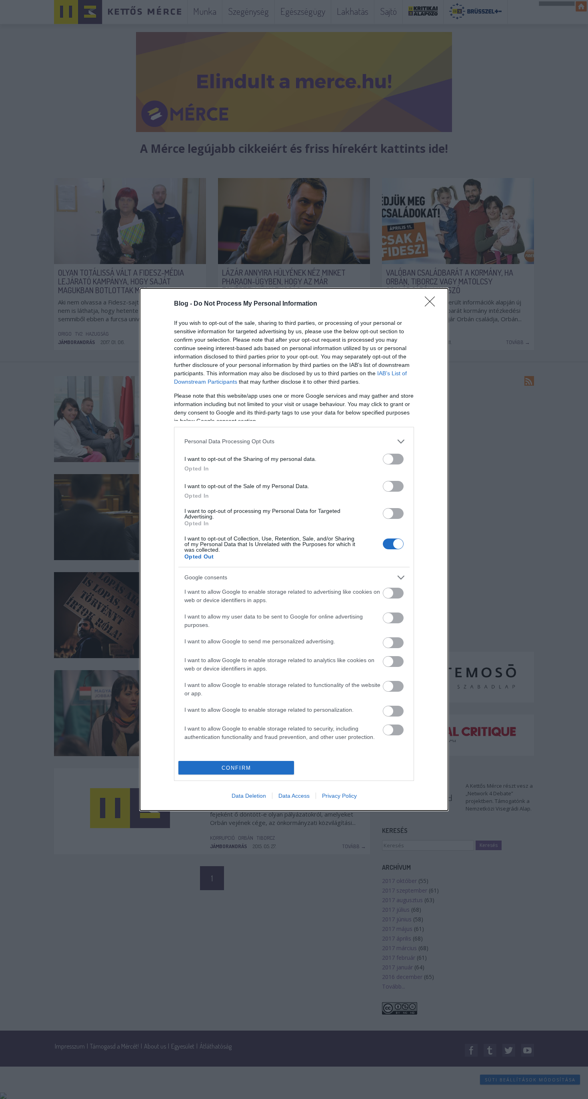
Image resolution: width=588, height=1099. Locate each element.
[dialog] (294, 549)
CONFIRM (236, 768)
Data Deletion (249, 796)
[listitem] (294, 441)
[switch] (393, 459)
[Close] (432, 304)
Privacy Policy (339, 796)
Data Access (294, 796)
